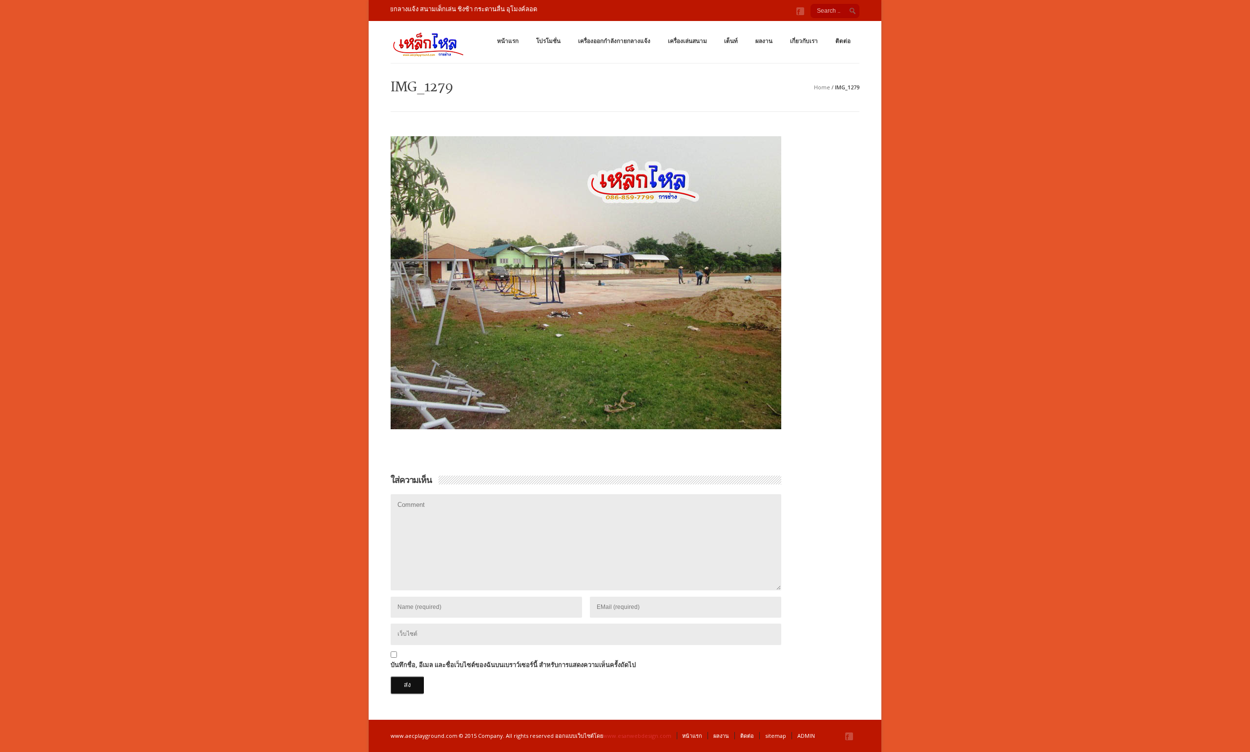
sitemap (775, 735)
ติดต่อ (843, 41)
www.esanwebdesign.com (637, 735)
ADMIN (806, 735)
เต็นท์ (731, 41)
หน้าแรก (508, 41)
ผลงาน (763, 41)
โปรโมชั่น (548, 41)
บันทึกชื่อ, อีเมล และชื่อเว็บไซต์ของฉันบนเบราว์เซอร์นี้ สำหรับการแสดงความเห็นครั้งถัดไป (513, 664)
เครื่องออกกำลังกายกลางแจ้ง (614, 41)
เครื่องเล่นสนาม (687, 41)
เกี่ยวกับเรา (804, 41)
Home (822, 87)
